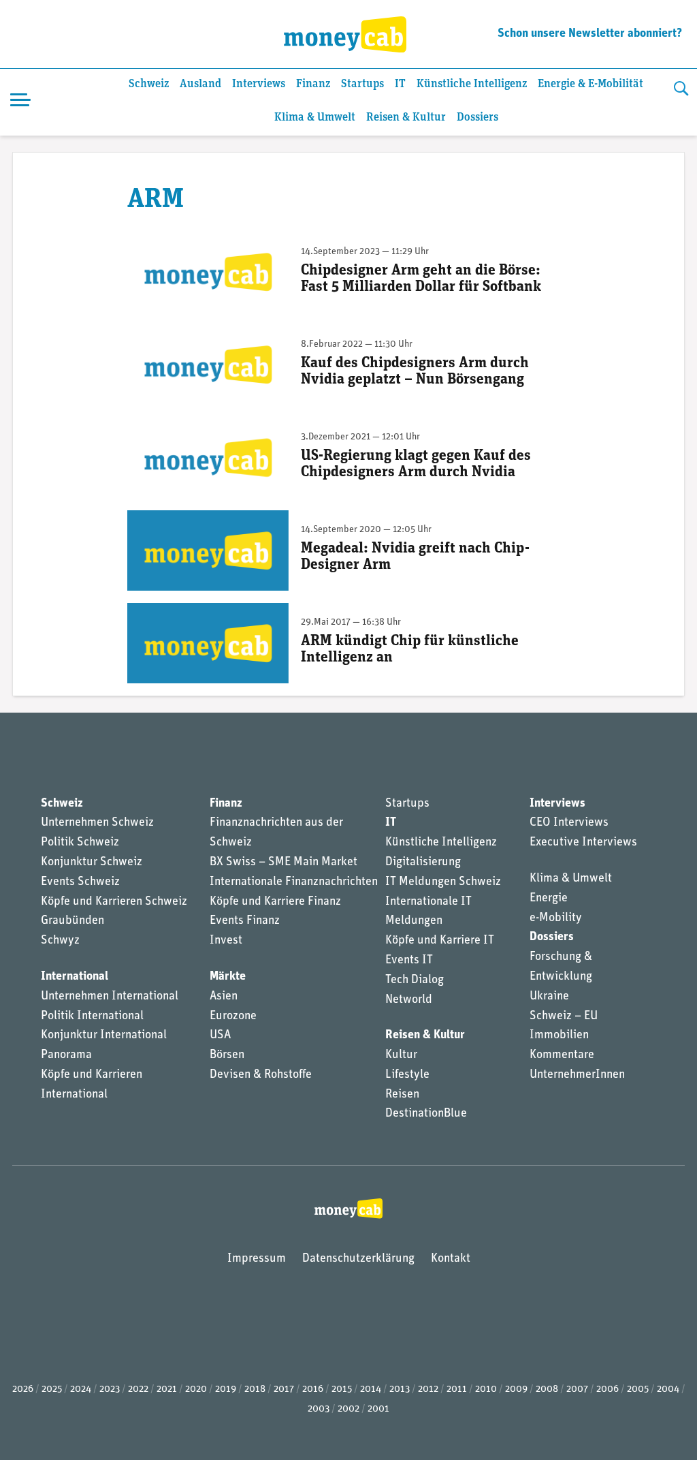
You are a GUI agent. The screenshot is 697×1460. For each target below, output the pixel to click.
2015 (341, 1389)
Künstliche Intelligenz (472, 84)
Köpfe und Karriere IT (439, 941)
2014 (370, 1389)
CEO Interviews (569, 823)
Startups (362, 84)
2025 (52, 1389)
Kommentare (562, 1055)
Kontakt (450, 1259)
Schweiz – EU (564, 1016)
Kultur (401, 1055)
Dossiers (477, 117)
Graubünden (72, 921)
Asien (224, 997)
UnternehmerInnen (577, 1075)
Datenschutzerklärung (358, 1259)
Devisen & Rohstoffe (261, 1075)
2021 (167, 1389)
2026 (22, 1389)
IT (400, 84)
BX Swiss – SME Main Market (283, 862)
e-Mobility (556, 918)
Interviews (258, 84)
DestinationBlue (426, 1114)
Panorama (66, 1055)
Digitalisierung (423, 862)
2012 (428, 1389)
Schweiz (149, 84)
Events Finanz (245, 921)
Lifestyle (407, 1075)
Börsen (227, 1055)
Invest (226, 941)
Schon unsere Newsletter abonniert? (590, 34)
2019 (225, 1389)
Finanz (313, 84)
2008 (547, 1389)
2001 (378, 1409)
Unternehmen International (109, 997)
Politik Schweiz (80, 843)
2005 (638, 1389)
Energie (549, 898)
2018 (254, 1389)
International (74, 977)
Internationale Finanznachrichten (294, 882)
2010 (486, 1389)
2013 (399, 1389)
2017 (284, 1389)
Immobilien (559, 1035)
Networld (408, 1000)
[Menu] (20, 102)
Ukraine (549, 997)
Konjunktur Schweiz (91, 862)
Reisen (402, 1095)
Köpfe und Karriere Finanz (275, 902)
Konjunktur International (104, 1035)
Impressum (256, 1259)
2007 (577, 1389)
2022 (138, 1389)
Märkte (228, 977)
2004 (668, 1389)
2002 (348, 1409)
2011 (457, 1389)
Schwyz (60, 941)
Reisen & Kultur (406, 117)
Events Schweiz (80, 882)
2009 (516, 1389)
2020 (196, 1389)
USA (220, 1035)
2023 (109, 1389)
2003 (318, 1409)
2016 (312, 1389)
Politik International (92, 1016)
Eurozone (233, 1016)
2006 (607, 1389)
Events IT (409, 960)
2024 (80, 1389)
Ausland (200, 84)
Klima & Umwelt (314, 117)
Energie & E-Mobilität (590, 84)
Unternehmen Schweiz (97, 823)
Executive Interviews (583, 843)
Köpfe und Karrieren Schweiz (114, 902)
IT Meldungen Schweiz (443, 882)
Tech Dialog (414, 980)
